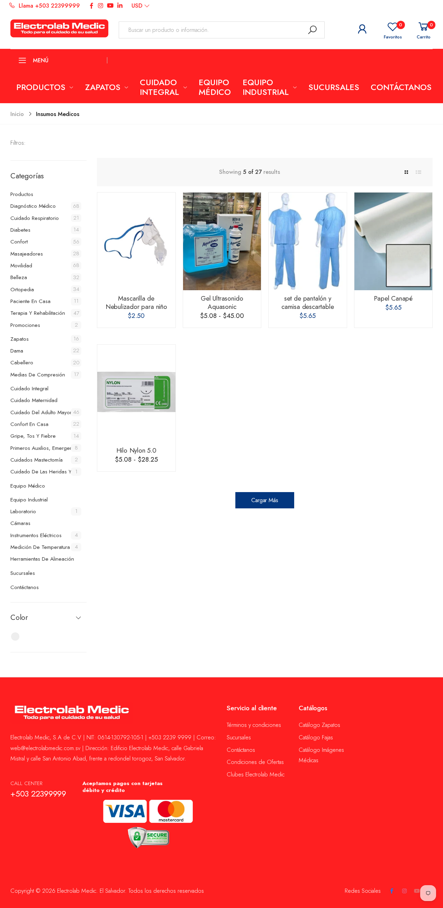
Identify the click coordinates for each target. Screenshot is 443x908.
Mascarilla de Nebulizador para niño (136, 302)
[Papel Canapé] (393, 241)
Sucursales (239, 737)
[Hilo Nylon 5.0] (136, 393)
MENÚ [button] (40, 60)
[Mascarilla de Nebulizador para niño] (136, 241)
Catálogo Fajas (316, 737)
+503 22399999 (38, 794)
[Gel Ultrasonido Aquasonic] (222, 241)
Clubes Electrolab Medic (255, 774)
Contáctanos (241, 750)
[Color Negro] (15, 636)
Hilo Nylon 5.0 (136, 450)
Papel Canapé (393, 298)
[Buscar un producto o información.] (312, 29)
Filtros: (18, 143)
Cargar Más (264, 500)
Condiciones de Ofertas (255, 762)
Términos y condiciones (254, 725)
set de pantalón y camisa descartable (307, 302)
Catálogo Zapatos (319, 725)
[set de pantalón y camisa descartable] (308, 241)
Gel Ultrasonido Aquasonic (222, 302)
